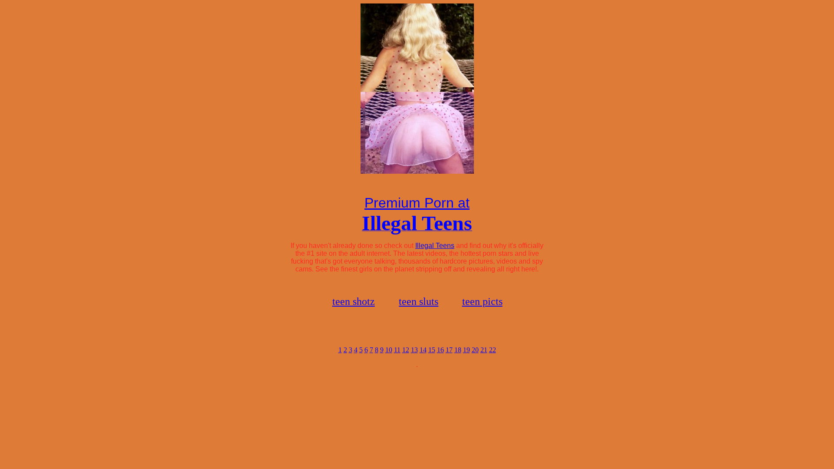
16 (440, 349)
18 (457, 349)
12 (405, 349)
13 (414, 349)
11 (397, 349)
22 (492, 349)
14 (423, 349)
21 (483, 349)
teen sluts (418, 301)
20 (475, 349)
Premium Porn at (417, 203)
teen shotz (353, 301)
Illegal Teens (434, 245)
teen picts (482, 301)
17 (449, 349)
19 (466, 349)
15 (431, 349)
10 (388, 349)
